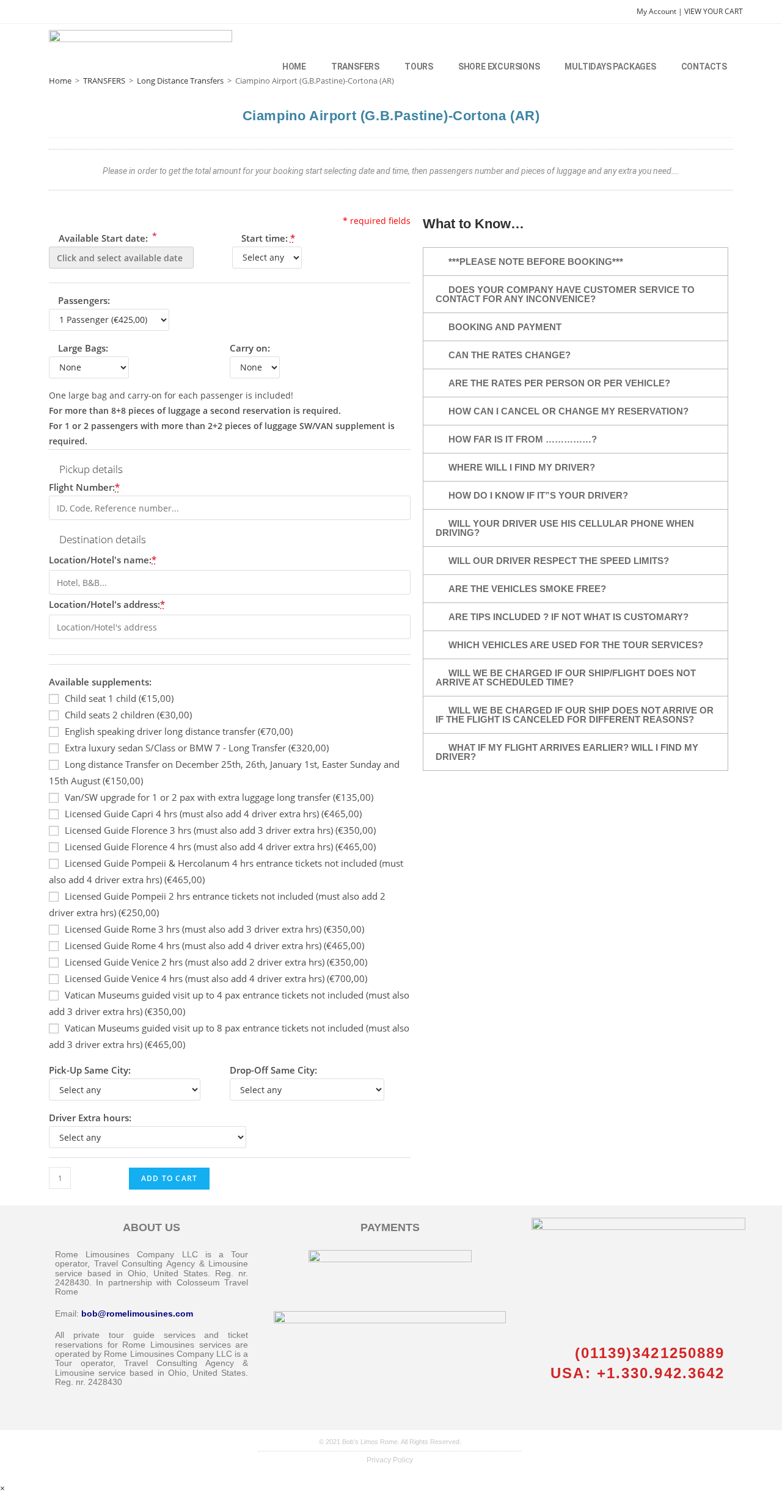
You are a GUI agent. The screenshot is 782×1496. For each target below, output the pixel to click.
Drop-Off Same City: (273, 1070)
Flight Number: (84, 487)
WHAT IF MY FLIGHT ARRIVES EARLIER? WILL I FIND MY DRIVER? (567, 752)
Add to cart (169, 1178)
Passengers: (84, 300)
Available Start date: (106, 237)
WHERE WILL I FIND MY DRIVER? (521, 467)
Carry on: (250, 348)
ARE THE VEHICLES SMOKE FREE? (527, 589)
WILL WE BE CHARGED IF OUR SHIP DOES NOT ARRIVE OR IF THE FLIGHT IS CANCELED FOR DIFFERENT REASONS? (575, 715)
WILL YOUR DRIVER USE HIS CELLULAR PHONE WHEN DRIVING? (565, 528)
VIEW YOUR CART (713, 11)
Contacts (704, 66)
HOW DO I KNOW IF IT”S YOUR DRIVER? (538, 495)
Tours (418, 66)
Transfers (355, 66)
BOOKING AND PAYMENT (504, 327)
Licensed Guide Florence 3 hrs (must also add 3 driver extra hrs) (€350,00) (220, 830)
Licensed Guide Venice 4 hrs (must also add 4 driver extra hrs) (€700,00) (216, 978)
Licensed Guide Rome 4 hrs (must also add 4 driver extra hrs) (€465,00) (214, 945)
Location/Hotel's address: (107, 604)
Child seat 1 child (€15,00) (119, 698)
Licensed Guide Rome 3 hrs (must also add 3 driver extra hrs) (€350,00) (214, 929)
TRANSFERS (104, 80)
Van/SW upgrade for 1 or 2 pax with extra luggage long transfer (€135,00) (219, 797)
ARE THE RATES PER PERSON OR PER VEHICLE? (559, 383)
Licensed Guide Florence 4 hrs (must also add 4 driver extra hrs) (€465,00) (220, 846)
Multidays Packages (610, 66)
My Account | (660, 11)
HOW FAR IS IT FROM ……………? (522, 439)
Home (294, 66)
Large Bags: (83, 348)
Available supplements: (100, 682)
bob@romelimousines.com (137, 1313)
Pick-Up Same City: (90, 1070)
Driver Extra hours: (90, 1117)
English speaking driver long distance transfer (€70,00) (179, 731)
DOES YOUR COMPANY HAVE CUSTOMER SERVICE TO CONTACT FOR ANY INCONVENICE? (565, 294)
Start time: (268, 238)
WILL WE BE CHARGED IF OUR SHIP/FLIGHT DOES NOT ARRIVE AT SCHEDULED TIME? (566, 677)
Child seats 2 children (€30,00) (128, 715)
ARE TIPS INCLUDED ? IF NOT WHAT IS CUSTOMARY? (568, 617)
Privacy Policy (390, 1460)
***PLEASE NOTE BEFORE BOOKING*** (535, 261)
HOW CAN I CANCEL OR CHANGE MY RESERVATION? (568, 411)
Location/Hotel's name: (102, 560)
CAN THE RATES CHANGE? (509, 355)
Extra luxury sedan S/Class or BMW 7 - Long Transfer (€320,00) (197, 748)
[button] (575, 261)
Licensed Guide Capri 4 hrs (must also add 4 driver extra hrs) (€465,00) (213, 814)
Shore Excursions (499, 66)
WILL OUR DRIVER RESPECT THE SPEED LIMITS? (558, 560)
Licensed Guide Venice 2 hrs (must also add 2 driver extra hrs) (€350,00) (216, 962)
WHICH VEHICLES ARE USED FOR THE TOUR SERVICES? (575, 645)
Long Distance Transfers (180, 80)
